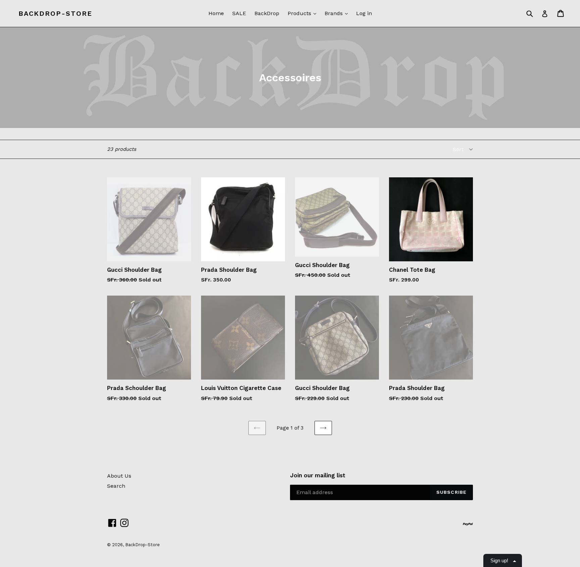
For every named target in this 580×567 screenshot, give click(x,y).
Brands (334, 13)
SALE (239, 13)
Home (216, 13)
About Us (119, 476)
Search (116, 486)
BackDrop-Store (55, 13)
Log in (364, 13)
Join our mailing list (317, 475)
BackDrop (266, 13)
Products (300, 13)
